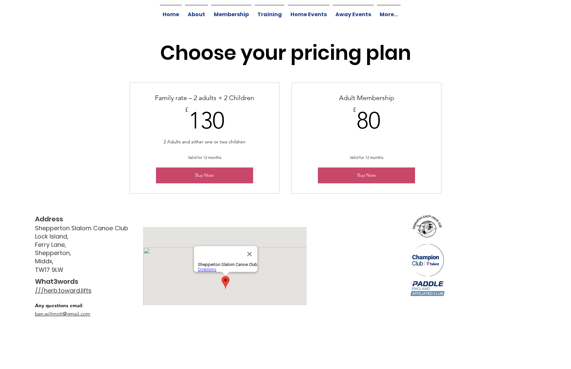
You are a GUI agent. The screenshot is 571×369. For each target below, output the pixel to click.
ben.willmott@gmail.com (62, 314)
